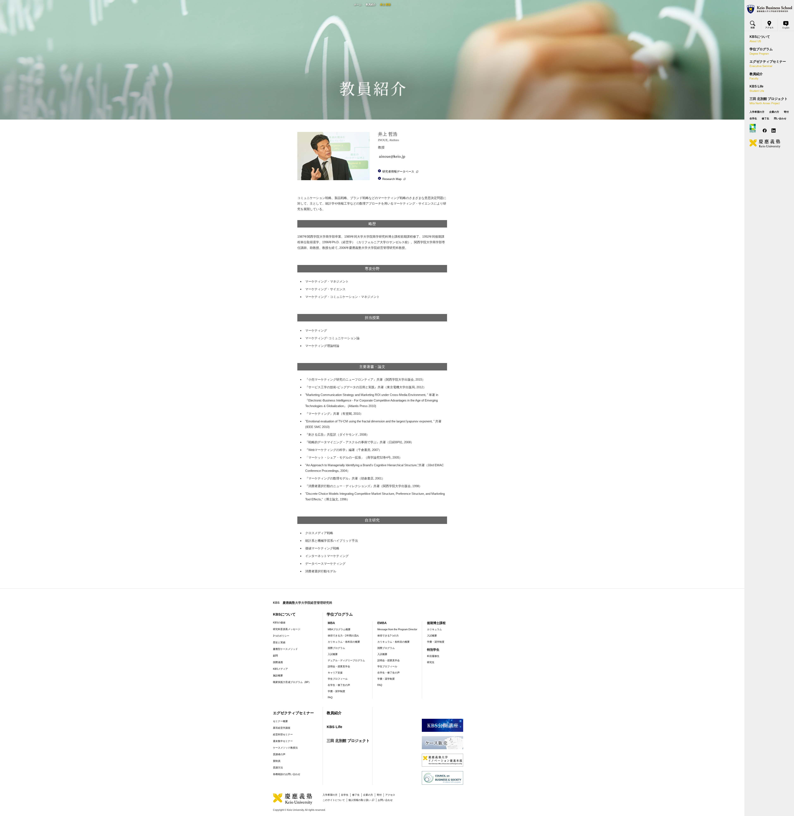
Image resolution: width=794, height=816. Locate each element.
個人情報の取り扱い (361, 800)
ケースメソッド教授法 (285, 747)
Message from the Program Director (397, 629)
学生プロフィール (338, 678)
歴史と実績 (279, 642)
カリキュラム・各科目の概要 (344, 641)
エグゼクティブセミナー (293, 713)
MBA (331, 623)
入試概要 (333, 654)
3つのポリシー (281, 635)
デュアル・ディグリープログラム (346, 660)
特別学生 (433, 649)
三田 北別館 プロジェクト (348, 741)
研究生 (430, 662)
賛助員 (276, 761)
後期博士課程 (436, 623)
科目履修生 (433, 656)
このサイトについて (334, 800)
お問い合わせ (385, 800)
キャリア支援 (335, 672)
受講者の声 (279, 754)
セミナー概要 (280, 721)
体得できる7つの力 (388, 635)
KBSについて (284, 614)
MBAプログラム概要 (339, 629)
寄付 (379, 794)
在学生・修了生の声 (339, 685)
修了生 (356, 794)
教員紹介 (371, 4)
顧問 (275, 655)
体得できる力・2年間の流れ (343, 635)
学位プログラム (340, 614)
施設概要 (278, 675)
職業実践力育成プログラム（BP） (292, 682)
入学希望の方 (330, 794)
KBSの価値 (279, 622)
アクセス (390, 794)
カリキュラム (434, 629)
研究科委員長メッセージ (286, 629)
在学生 (344, 794)
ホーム (357, 4)
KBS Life (334, 727)
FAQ (330, 697)
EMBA (382, 623)
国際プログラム (336, 648)
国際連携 (278, 662)
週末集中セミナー (283, 741)
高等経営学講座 (281, 727)
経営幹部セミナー (283, 734)
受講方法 (278, 767)
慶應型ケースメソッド (285, 649)
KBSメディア (280, 668)
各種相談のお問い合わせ (286, 774)
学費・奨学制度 (336, 691)
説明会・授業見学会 (339, 666)
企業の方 (368, 794)
